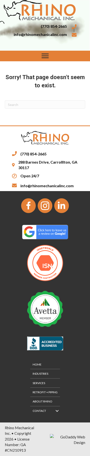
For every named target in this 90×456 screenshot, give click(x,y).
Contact (39, 411)
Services (39, 383)
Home (37, 364)
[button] (45, 56)
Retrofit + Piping (45, 392)
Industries (40, 373)
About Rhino (42, 401)
